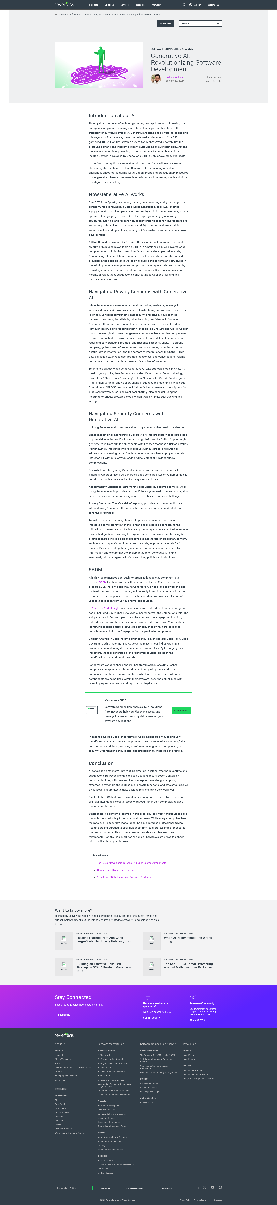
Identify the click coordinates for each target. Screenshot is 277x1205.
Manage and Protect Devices (111, 1079)
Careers (58, 1071)
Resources (61, 1088)
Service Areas (146, 1102)
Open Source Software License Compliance (154, 1067)
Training (101, 1145)
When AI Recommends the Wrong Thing (188, 939)
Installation (189, 1043)
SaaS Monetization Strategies (111, 1059)
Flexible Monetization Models (111, 1071)
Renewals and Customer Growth (113, 1125)
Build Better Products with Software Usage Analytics (114, 1085)
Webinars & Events (63, 1128)
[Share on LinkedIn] (209, 81)
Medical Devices (105, 1172)
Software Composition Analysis (172, 49)
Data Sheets (60, 1108)
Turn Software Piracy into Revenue (114, 1090)
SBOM (102, 582)
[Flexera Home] (56, 14)
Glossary (59, 1116)
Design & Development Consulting (199, 1078)
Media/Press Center (64, 1059)
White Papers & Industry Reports (70, 1132)
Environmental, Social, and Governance (73, 1067)
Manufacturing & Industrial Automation (116, 1164)
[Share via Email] (220, 81)
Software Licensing (106, 1109)
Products (102, 1100)
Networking (103, 1168)
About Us (60, 1043)
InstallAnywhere (190, 1059)
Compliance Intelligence (109, 1121)
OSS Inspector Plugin (149, 1091)
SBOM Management (149, 1083)
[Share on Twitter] (216, 81)
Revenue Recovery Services (110, 1149)
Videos (58, 1124)
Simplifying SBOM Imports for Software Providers (124, 877)
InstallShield (188, 1055)
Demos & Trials (62, 1112)
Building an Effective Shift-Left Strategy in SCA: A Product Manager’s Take (103, 967)
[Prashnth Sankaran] (156, 79)
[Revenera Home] (64, 1035)
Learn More (181, 710)
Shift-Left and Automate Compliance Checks (157, 1060)
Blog (57, 1099)
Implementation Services (109, 1141)
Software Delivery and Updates (112, 1113)
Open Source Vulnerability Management (158, 1072)
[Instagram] (220, 1187)
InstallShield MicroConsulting (196, 1074)
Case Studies (61, 1104)
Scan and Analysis (148, 1087)
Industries (102, 1155)
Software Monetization (111, 1043)
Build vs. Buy (104, 1075)
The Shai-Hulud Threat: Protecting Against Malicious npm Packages (188, 965)
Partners (59, 1063)
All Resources (61, 1095)
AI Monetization (105, 1055)
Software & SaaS (105, 1160)
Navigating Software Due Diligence (116, 869)
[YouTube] (212, 1187)
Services (101, 1132)
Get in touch (150, 1017)
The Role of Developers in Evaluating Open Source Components (131, 862)
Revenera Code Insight (105, 608)
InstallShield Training (192, 1070)
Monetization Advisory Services (112, 1137)
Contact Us (213, 4)
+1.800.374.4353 (65, 1187)
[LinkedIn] (197, 1187)
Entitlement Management (109, 1105)
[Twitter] (204, 1187)
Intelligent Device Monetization (112, 1063)
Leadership (60, 1055)
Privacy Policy (185, 1200)
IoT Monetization (105, 1067)
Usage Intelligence (106, 1117)
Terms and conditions (202, 1200)
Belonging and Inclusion (66, 1075)
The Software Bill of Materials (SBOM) (157, 1055)
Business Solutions (106, 1050)
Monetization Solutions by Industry (114, 1094)
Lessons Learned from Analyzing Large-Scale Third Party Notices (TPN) (103, 939)
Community (196, 1020)
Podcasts (59, 1120)
